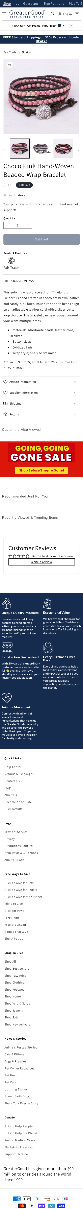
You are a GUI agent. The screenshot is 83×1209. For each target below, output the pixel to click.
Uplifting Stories (15, 1089)
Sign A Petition (14, 938)
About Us (10, 795)
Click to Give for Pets (19, 883)
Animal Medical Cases (19, 1140)
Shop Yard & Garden (18, 1003)
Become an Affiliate (18, 802)
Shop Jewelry (13, 1010)
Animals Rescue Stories (20, 1047)
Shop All (10, 961)
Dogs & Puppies (15, 1061)
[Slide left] (4, 149)
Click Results (13, 809)
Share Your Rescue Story (21, 1103)
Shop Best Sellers (16, 968)
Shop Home (12, 996)
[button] (53, 14)
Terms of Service (16, 832)
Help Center (12, 767)
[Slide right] (78, 149)
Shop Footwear (15, 989)
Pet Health (12, 1075)
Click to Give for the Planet (23, 897)
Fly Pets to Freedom (18, 1147)
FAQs (7, 788)
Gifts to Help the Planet (20, 1133)
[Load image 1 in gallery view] (20, 148)
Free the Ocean (15, 924)
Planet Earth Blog (16, 1096)
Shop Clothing (14, 982)
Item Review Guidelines (21, 853)
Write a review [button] (41, 562)
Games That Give (16, 931)
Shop (7, 4)
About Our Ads (14, 860)
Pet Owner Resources (19, 1068)
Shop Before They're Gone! (41, 470)
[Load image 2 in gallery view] (41, 148)
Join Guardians (27, 4)
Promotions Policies (18, 846)
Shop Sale (11, 1017)
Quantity (9, 218)
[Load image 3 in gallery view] (63, 148)
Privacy (9, 839)
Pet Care (10, 1082)
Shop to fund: (34, 26)
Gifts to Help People (18, 1126)
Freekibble (12, 918)
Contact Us (12, 781)
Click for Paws (14, 911)
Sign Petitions (54, 4)
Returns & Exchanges (19, 774)
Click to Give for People (20, 890)
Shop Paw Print (15, 975)
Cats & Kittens (14, 1054)
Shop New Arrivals (17, 1024)
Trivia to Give (13, 903)
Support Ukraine (16, 1154)
